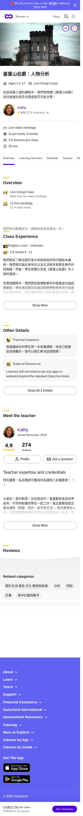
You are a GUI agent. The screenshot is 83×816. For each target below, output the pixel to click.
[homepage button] (9, 16)
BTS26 (53, 3)
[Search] (66, 16)
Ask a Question (62, 459)
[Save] (74, 28)
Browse (20, 16)
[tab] (8, 158)
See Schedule (64, 809)
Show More (40, 305)
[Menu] (73, 16)
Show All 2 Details (40, 390)
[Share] (66, 28)
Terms (36, 6)
